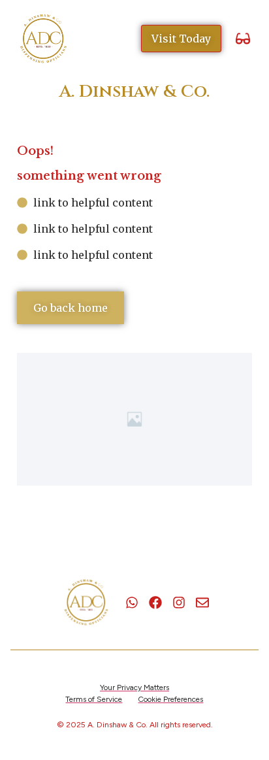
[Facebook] (155, 602)
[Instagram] (178, 602)
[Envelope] (202, 602)
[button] (242, 39)
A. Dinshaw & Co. (134, 91)
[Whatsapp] (131, 602)
